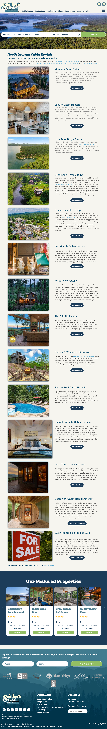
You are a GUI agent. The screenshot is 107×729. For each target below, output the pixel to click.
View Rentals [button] (77, 126)
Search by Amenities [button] (77, 523)
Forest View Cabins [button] (66, 280)
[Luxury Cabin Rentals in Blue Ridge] (28, 118)
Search (93, 34)
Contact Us (72, 703)
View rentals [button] (77, 88)
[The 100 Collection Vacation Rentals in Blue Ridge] (28, 330)
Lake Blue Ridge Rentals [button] (69, 139)
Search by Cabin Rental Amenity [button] (74, 498)
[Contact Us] (104, 4)
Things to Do (42, 705)
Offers (60, 11)
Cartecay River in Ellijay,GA (63, 184)
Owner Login (42, 713)
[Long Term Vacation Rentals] (28, 477)
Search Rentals (77, 710)
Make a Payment (43, 716)
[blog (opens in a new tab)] (24, 713)
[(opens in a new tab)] (17, 598)
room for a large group (71, 63)
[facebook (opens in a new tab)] (4, 713)
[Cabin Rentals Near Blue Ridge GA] (28, 365)
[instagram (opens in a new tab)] (20, 713)
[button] (104, 610)
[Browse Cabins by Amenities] (28, 512)
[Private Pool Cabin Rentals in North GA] (28, 401)
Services (86, 11)
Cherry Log (75, 61)
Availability (51, 11)
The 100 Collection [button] (66, 316)
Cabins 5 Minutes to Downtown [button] (73, 352)
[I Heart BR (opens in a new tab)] (28, 713)
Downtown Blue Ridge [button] (68, 210)
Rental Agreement (7, 727)
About (79, 11)
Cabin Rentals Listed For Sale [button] (72, 532)
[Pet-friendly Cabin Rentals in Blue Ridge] (28, 259)
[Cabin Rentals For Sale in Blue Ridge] (30, 546)
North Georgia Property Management (50, 711)
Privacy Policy (20, 727)
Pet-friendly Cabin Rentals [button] (70, 246)
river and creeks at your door (54, 63)
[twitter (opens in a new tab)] (8, 713)
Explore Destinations (44, 703)
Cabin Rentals (27, 11)
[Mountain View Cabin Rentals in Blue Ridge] (28, 83)
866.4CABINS (49, 565)
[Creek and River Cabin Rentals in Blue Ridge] (28, 189)
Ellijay (56, 61)
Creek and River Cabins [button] (69, 174)
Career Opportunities (76, 705)
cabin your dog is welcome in (91, 63)
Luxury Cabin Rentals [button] (68, 104)
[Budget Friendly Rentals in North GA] (30, 439)
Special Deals (42, 708)
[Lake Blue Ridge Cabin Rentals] (28, 153)
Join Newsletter (86, 667)
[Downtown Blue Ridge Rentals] (28, 224)
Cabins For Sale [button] (77, 557)
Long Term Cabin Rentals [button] (70, 464)
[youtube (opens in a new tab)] (16, 713)
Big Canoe (68, 61)
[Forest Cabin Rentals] (28, 295)
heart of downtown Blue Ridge (83, 356)
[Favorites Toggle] (99, 4)
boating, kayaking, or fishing (86, 144)
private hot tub (40, 63)
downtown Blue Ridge (69, 217)
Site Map (29, 727)
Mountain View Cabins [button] (68, 69)
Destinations (40, 11)
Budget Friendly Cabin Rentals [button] (73, 422)
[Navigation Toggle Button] (104, 10)
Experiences (70, 11)
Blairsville (61, 61)
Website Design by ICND (97, 727)
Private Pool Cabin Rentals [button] (70, 387)
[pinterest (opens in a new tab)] (12, 713)
